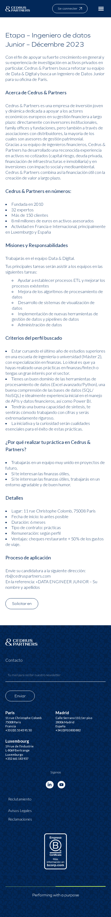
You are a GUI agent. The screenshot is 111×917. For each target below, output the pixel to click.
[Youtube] (61, 785)
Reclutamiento (20, 799)
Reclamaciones (20, 819)
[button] (101, 8)
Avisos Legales (20, 810)
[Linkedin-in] (50, 785)
